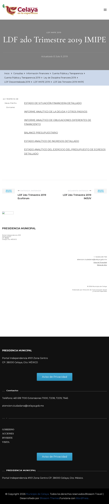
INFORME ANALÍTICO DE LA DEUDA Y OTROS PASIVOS (55, 111)
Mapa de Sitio (102, 265)
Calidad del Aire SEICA (17, 302)
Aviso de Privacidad (100, 262)
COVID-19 (8, 310)
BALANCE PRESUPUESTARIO (41, 132)
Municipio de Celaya (37, 494)
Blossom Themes (49, 498)
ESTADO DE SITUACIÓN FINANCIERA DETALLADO (53, 103)
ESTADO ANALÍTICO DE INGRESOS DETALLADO (51, 141)
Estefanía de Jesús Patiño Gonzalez (11, 103)
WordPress (82, 498)
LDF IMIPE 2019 (53, 32)
